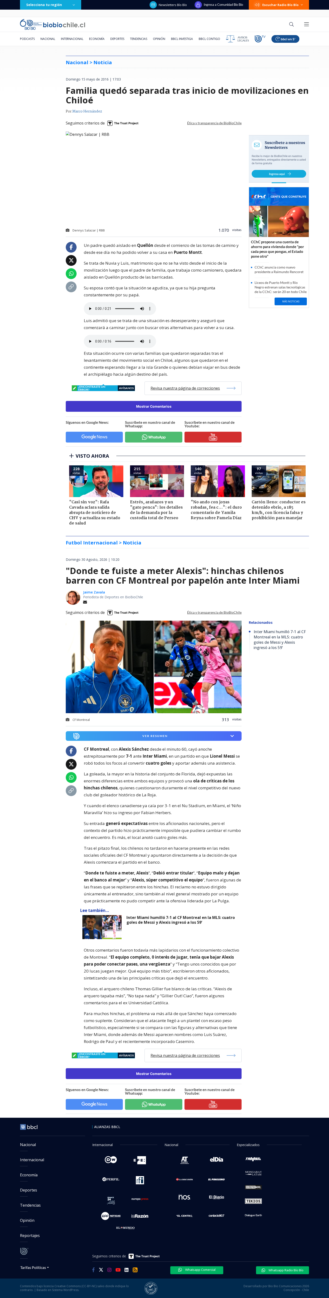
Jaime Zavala (94, 592)
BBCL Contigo (209, 39)
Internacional (72, 39)
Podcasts (27, 39)
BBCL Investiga (182, 39)
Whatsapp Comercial (200, 1269)
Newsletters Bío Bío (173, 5)
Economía (97, 39)
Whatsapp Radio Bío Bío (285, 1270)
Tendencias (138, 39)
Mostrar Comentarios (153, 406)
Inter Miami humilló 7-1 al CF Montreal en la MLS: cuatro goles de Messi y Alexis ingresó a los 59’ (180, 920)
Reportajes (30, 1235)
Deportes (117, 39)
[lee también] (103, 927)
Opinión (159, 39)
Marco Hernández (87, 111)
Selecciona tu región (44, 4)
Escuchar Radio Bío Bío (280, 5)
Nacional (47, 39)
